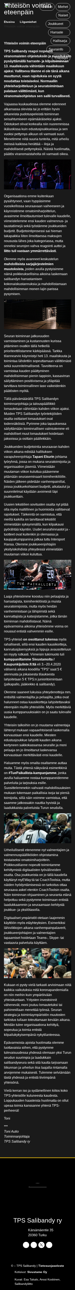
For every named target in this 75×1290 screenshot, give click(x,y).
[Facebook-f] (26, 1245)
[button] (58, 24)
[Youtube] (49, 1245)
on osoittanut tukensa (40, 639)
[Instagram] (34, 1245)
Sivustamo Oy (37, 1272)
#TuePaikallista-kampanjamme (32, 773)
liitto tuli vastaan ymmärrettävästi (30, 251)
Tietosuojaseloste (51, 1265)
